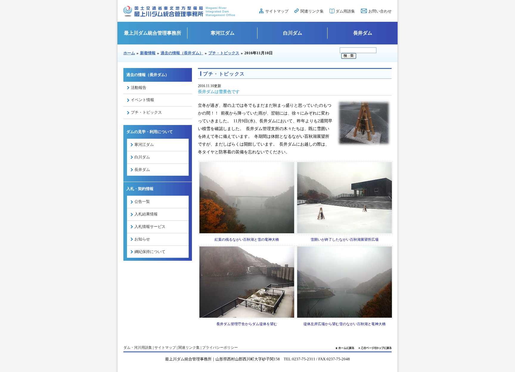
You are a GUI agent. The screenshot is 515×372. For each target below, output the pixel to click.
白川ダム (292, 32)
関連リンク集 (312, 11)
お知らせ (142, 239)
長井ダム (362, 32)
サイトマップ (276, 11)
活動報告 (138, 87)
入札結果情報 (146, 214)
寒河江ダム (223, 32)
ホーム (129, 53)
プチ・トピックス (223, 53)
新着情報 (148, 53)
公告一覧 (142, 201)
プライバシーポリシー (220, 347)
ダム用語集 (345, 11)
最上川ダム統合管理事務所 (152, 32)
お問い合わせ (380, 11)
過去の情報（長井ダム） (182, 53)
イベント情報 (142, 100)
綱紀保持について (149, 251)
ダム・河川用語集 (137, 347)
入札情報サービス (149, 226)
